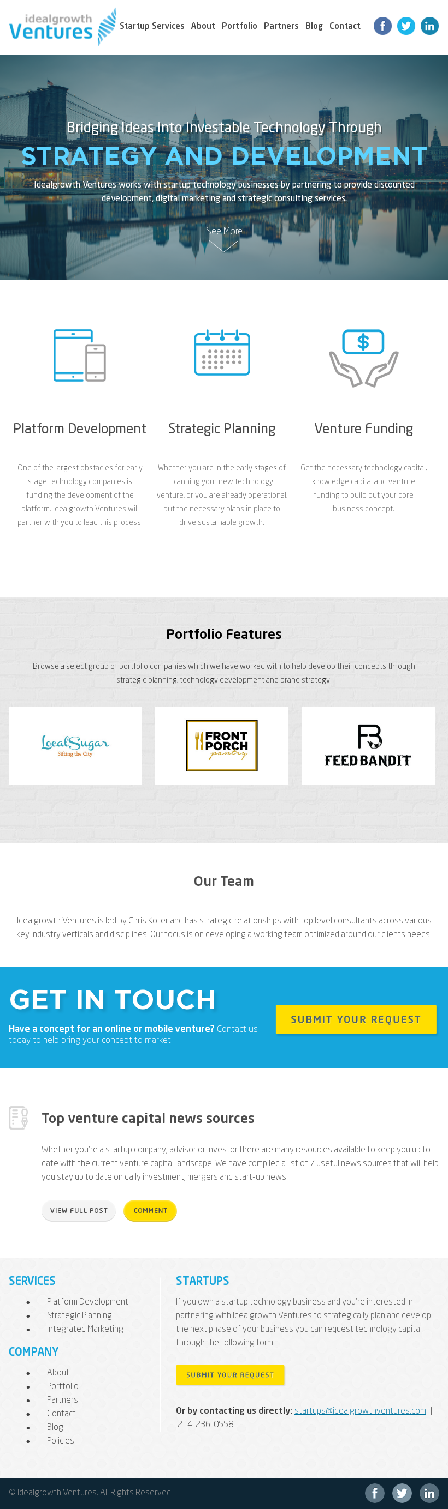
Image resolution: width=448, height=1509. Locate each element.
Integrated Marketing (85, 1329)
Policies (60, 1441)
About (203, 27)
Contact (345, 27)
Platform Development (79, 430)
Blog (314, 27)
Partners (281, 27)
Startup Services (152, 27)
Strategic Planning (221, 430)
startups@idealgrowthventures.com (360, 1411)
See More (224, 232)
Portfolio (239, 27)
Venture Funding (363, 430)
